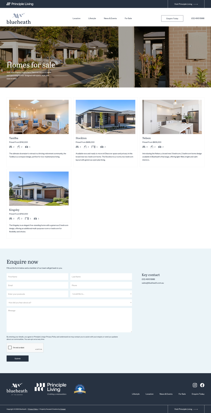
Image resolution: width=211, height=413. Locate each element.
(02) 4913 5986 (197, 18)
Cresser (63, 409)
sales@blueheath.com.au (153, 283)
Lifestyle (92, 18)
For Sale (128, 18)
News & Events (110, 18)
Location (76, 18)
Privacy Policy (33, 409)
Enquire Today (172, 18)
